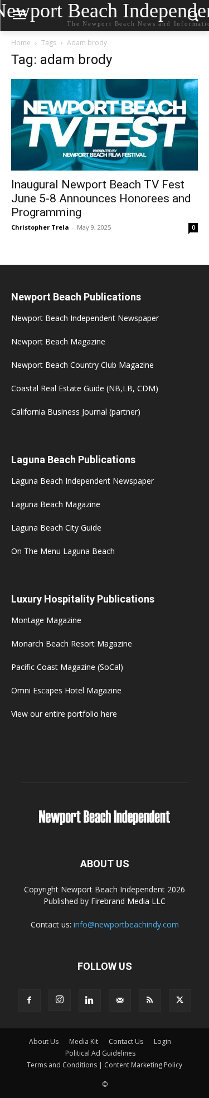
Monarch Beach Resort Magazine (71, 643)
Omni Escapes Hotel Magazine (66, 690)
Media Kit (83, 1041)
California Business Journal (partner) (75, 411)
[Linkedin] (90, 1000)
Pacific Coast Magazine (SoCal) (67, 667)
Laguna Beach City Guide (56, 527)
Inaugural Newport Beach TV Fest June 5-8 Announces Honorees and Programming (101, 198)
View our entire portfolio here (64, 713)
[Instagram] (59, 1000)
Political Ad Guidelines (100, 1053)
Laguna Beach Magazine (55, 504)
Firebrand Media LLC (128, 901)
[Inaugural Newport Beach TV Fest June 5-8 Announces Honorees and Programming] (104, 125)
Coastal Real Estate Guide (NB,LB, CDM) (84, 388)
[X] (180, 1000)
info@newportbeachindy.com (126, 924)
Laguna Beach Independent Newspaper (82, 480)
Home (21, 42)
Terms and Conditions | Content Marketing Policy (104, 1065)
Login (162, 1041)
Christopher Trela (40, 227)
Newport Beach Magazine (58, 341)
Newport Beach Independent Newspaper (85, 318)
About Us (44, 1041)
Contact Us (126, 1041)
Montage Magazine (46, 620)
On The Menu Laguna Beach (63, 551)
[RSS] (150, 1000)
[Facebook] (29, 1000)
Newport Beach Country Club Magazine (82, 364)
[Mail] (120, 1000)
